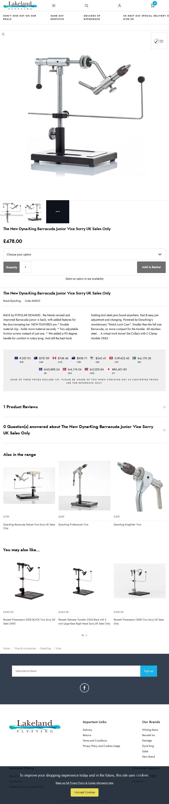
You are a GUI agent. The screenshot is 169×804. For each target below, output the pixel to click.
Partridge (147, 740)
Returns (87, 735)
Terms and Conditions (95, 740)
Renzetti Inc (148, 735)
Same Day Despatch (57, 17)
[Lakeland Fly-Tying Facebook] (84, 687)
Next (162, 598)
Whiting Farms (150, 730)
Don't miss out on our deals (19, 17)
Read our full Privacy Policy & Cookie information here (84, 783)
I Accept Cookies (84, 792)
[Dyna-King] (159, 41)
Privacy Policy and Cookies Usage (101, 746)
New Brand (148, 757)
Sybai (145, 751)
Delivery (87, 730)
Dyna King (148, 746)
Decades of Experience (92, 17)
